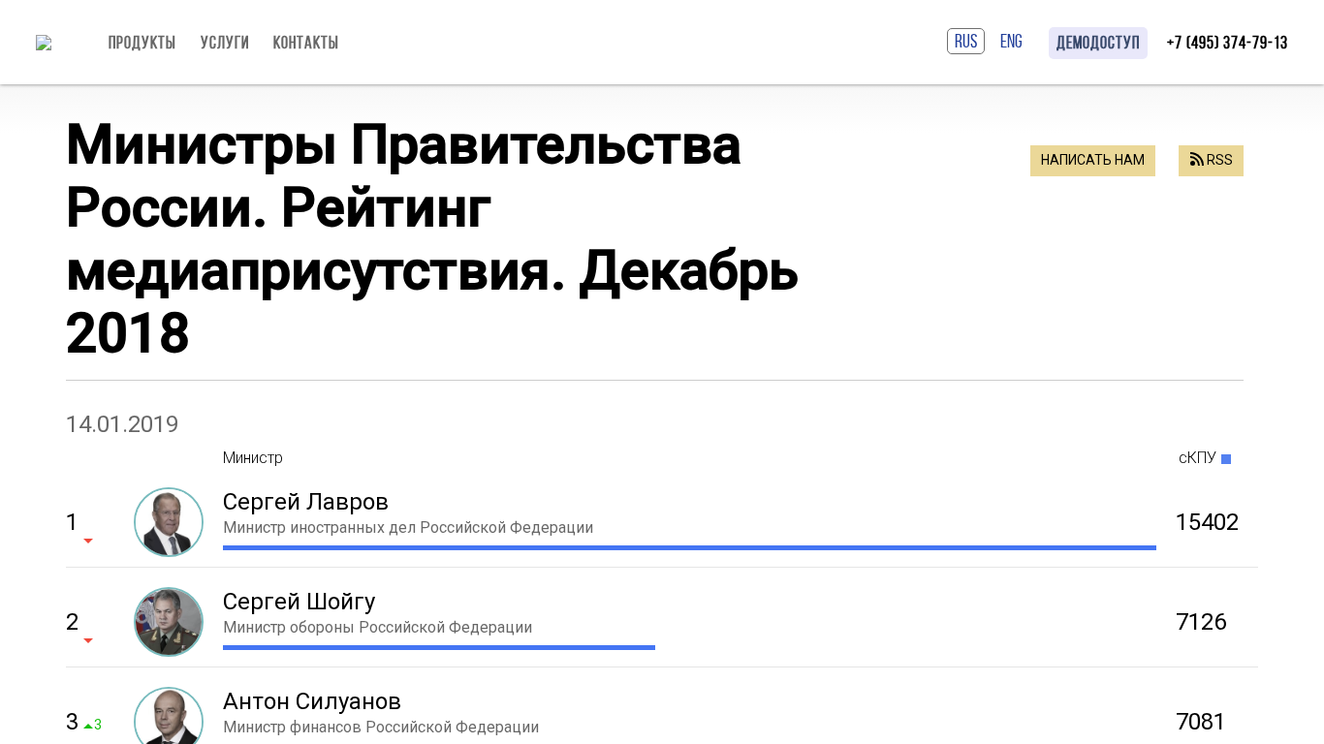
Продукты (142, 42)
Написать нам (1093, 160)
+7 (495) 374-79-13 (1227, 42)
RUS (966, 40)
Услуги (225, 42)
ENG (1011, 40)
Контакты (306, 42)
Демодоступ (1098, 42)
